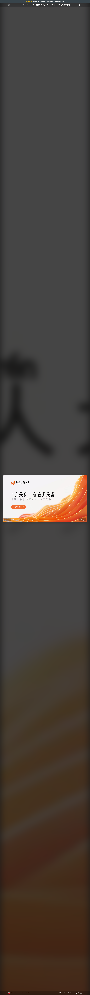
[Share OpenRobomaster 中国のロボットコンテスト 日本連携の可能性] (73, 993)
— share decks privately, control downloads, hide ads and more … (45, 1)
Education (63, 992)
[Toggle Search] (79, 5)
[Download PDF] (81, 992)
